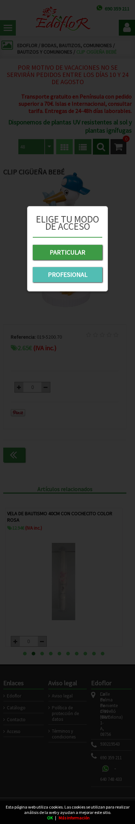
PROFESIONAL (67, 274)
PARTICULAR (67, 252)
